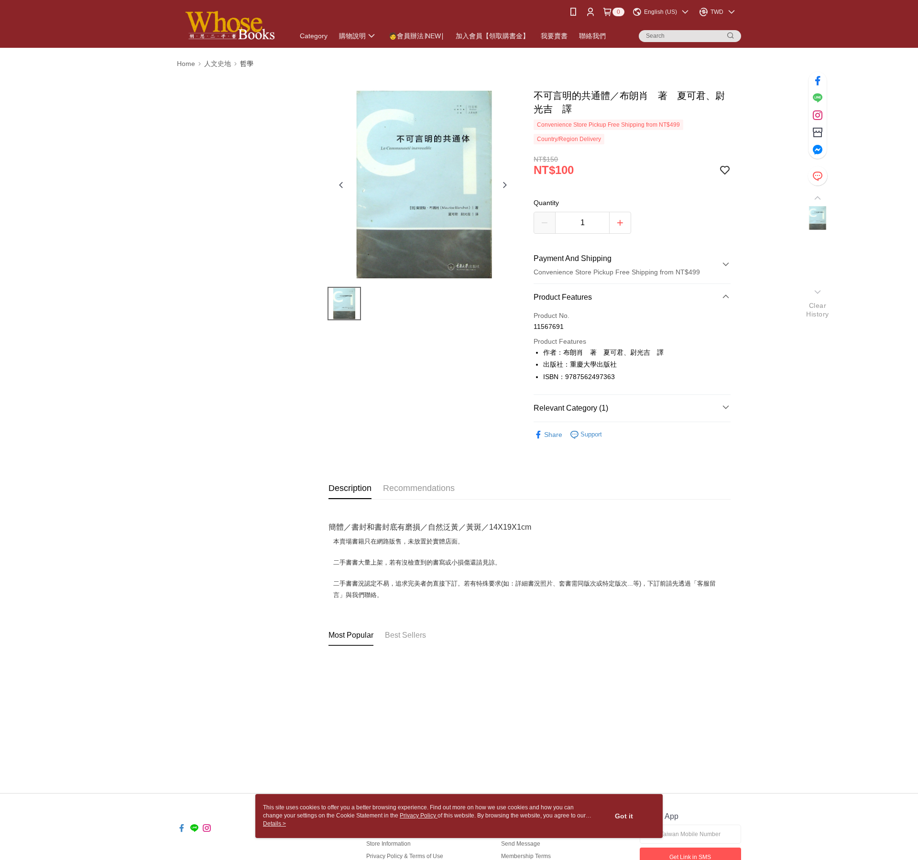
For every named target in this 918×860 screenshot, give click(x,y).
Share (553, 434)
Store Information (388, 843)
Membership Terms (526, 856)
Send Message (520, 843)
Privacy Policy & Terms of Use (404, 856)
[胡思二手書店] (230, 25)
